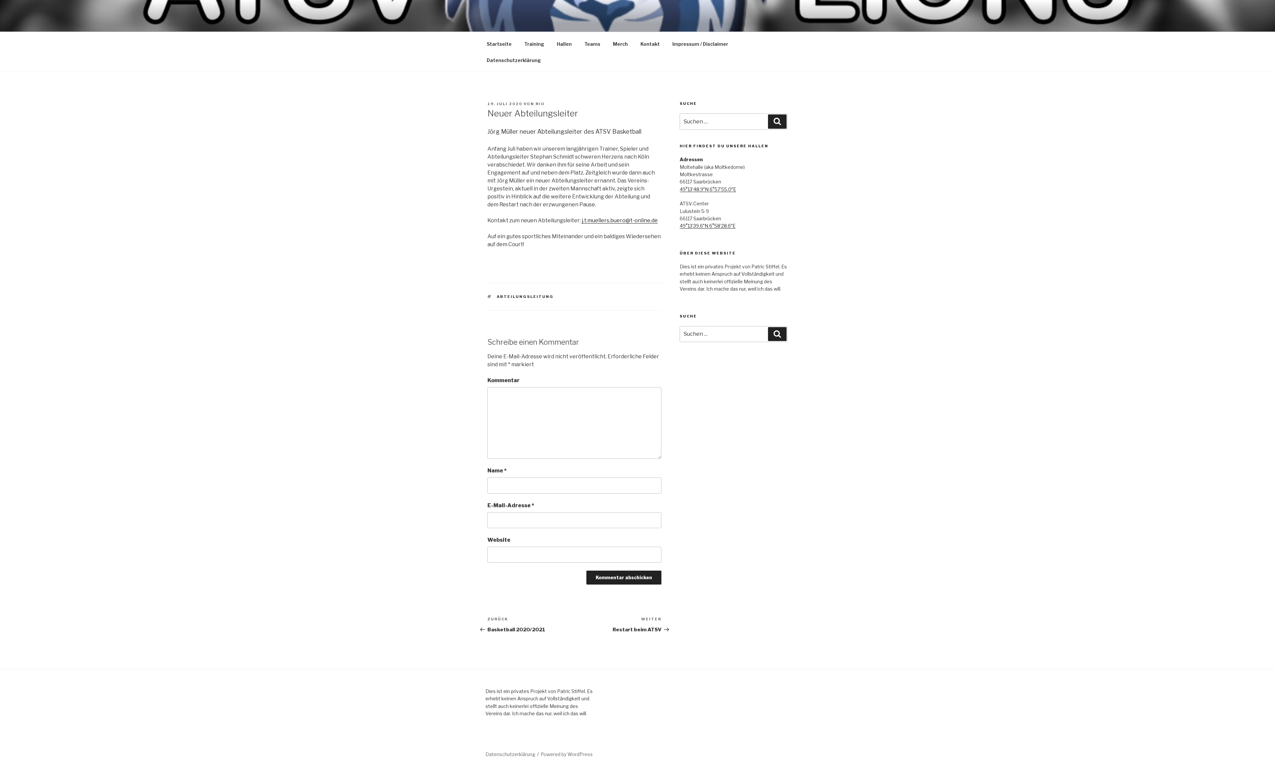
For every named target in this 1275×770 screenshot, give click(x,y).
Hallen (564, 44)
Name (497, 470)
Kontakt (650, 44)
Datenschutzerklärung (514, 60)
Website (498, 540)
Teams (592, 44)
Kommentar (503, 380)
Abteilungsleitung (525, 296)
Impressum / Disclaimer (700, 44)
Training (534, 44)
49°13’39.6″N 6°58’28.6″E (707, 226)
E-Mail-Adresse (510, 505)
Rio (540, 104)
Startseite (499, 44)
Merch (620, 44)
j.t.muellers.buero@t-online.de (620, 220)
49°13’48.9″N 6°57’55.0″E (708, 189)
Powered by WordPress (567, 754)
